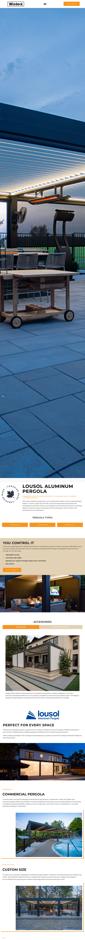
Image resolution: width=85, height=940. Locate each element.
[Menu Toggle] (45, 4)
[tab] (21, 627)
